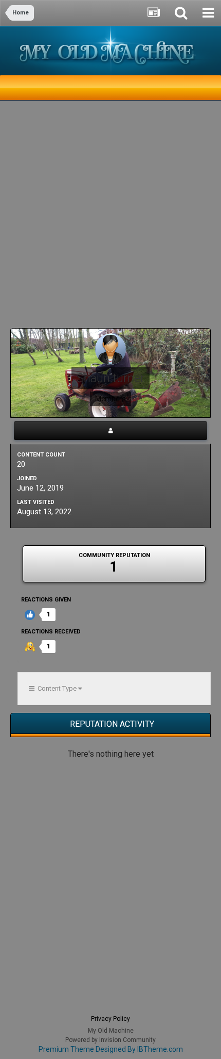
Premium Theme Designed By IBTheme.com (111, 1049)
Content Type (56, 688)
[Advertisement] (110, 217)
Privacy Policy (110, 1018)
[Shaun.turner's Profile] (110, 430)
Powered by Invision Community (110, 1040)
